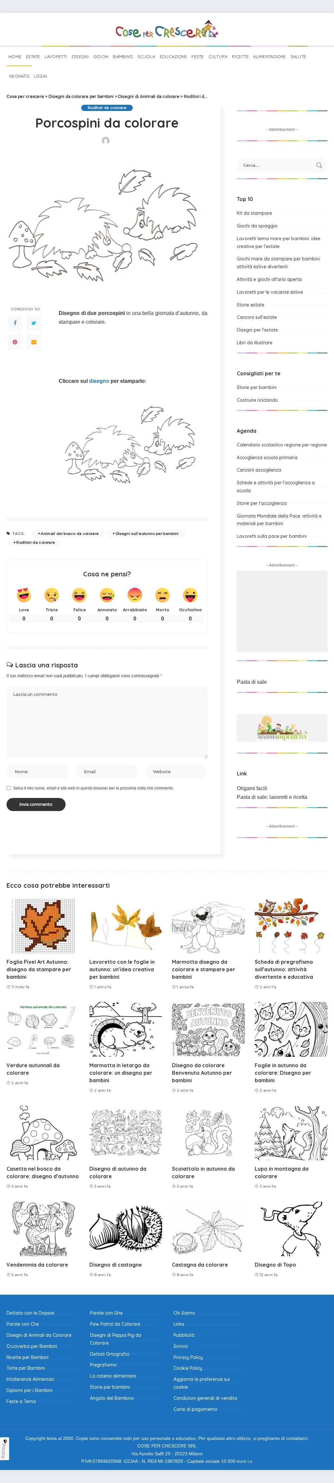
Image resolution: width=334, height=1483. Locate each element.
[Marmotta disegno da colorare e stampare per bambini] (208, 925)
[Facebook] (15, 323)
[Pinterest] (15, 342)
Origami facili (252, 788)
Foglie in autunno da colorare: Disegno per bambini (283, 1073)
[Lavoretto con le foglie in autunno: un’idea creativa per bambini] (125, 925)
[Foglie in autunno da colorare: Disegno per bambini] (291, 1029)
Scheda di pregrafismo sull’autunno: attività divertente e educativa (284, 969)
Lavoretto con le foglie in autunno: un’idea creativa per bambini (122, 969)
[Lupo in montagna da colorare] (291, 1133)
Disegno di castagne (115, 1264)
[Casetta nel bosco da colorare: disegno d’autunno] (43, 1133)
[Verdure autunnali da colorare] (43, 1029)
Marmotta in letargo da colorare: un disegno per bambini (120, 1073)
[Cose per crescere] (167, 29)
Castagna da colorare (200, 1264)
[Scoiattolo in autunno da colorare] (208, 1133)
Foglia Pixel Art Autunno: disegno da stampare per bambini (39, 969)
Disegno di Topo (275, 1264)
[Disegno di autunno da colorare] (125, 1133)
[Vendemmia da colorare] (43, 1229)
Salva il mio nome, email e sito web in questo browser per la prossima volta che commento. (93, 788)
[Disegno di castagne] (125, 1229)
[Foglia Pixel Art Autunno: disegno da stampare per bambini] (43, 925)
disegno (99, 381)
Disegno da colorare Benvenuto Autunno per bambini (202, 1073)
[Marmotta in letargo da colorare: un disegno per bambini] (125, 1029)
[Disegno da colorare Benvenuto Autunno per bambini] (208, 1029)
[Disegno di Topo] (291, 1229)
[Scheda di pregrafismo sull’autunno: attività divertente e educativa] (291, 925)
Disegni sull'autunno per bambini (147, 533)
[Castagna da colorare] (208, 1229)
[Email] (34, 342)
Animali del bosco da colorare (70, 533)
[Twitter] (34, 323)
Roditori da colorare (107, 107)
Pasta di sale (252, 682)
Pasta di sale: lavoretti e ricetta (272, 797)
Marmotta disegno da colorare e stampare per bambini (203, 969)
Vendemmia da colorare (37, 1264)
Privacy (4, 1451)
